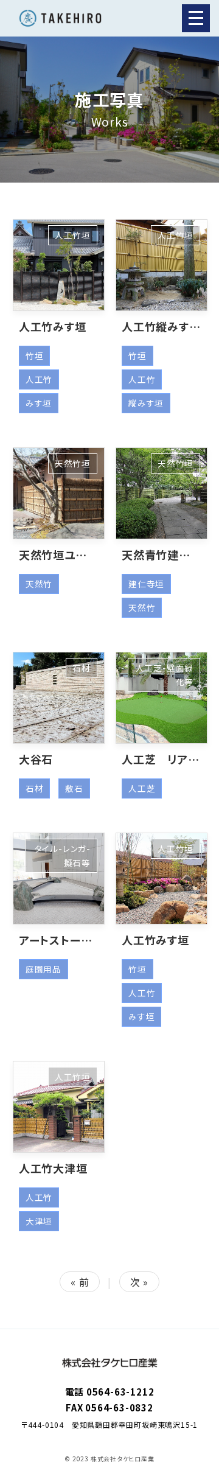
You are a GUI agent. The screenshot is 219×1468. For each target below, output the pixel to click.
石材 (81, 668)
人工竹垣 (73, 235)
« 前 (80, 1281)
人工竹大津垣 (53, 1168)
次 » (139, 1281)
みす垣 (39, 403)
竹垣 (35, 355)
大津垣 (39, 1221)
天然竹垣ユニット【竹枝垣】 (85, 554)
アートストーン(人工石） (78, 940)
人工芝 (141, 788)
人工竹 (39, 379)
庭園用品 (43, 969)
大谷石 (36, 759)
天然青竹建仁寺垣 (167, 554)
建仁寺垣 (146, 584)
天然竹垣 (73, 463)
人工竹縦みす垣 (161, 326)
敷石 (74, 788)
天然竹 (39, 584)
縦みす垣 (146, 403)
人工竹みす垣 (52, 326)
